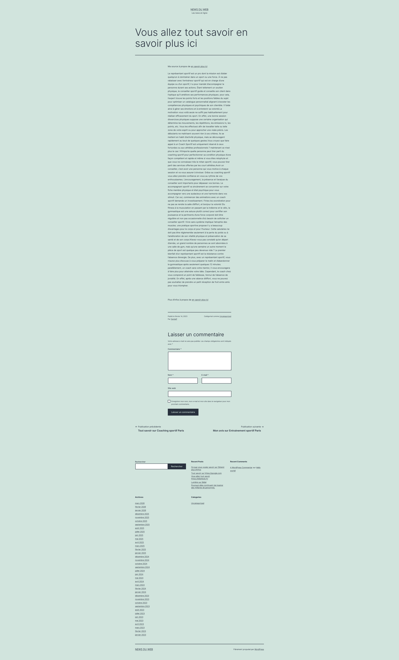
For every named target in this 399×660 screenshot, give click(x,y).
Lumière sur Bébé (198, 482)
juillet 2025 (140, 532)
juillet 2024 (140, 571)
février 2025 (140, 549)
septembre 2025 (142, 524)
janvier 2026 (140, 510)
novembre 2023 (142, 599)
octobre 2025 (141, 521)
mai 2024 (139, 578)
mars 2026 (140, 503)
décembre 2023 (142, 596)
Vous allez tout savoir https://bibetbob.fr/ (200, 477)
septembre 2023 (142, 606)
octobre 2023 (141, 603)
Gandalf (174, 319)
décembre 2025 (142, 514)
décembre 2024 (142, 557)
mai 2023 (139, 620)
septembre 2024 (142, 567)
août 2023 (139, 610)
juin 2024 (139, 574)
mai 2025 (139, 539)
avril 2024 (139, 581)
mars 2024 (140, 585)
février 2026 (140, 507)
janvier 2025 (140, 553)
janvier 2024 (140, 592)
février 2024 (140, 588)
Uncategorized (225, 316)
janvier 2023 (140, 635)
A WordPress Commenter (241, 467)
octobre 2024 (141, 564)
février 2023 (140, 631)
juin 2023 (139, 617)
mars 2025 (140, 546)
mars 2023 (140, 628)
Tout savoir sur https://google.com (206, 473)
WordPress (259, 649)
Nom (170, 375)
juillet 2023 (140, 613)
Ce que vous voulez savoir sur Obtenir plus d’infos (207, 468)
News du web (199, 9)
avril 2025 (139, 542)
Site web (172, 388)
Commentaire (174, 349)
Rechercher (140, 462)
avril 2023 (139, 624)
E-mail (204, 375)
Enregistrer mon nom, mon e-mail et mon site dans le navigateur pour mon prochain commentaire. (200, 402)
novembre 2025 (142, 517)
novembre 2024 (142, 560)
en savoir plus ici (199, 66)
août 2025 (139, 528)
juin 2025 (139, 535)
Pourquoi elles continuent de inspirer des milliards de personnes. (207, 486)
